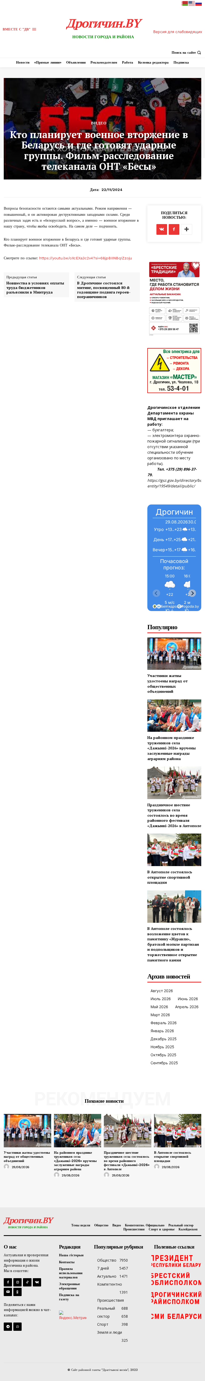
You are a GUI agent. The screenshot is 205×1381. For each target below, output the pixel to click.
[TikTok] (27, 1282)
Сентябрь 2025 (164, 1063)
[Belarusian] (185, 3)
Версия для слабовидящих (177, 31)
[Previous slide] (156, 593)
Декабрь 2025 (164, 1038)
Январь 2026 (162, 1030)
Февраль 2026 (164, 1022)
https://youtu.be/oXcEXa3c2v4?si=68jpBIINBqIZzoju (85, 258)
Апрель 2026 (187, 1006)
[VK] (161, 229)
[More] (186, 229)
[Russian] (198, 3)
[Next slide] (192, 593)
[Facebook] (174, 229)
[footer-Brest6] (176, 1279)
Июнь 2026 (188, 998)
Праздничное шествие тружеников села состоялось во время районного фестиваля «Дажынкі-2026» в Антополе (174, 815)
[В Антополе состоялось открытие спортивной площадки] (174, 850)
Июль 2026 (161, 998)
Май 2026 (159, 1006)
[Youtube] (8, 1292)
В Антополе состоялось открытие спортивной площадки (169, 877)
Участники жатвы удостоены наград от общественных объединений (167, 683)
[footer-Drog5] (176, 1298)
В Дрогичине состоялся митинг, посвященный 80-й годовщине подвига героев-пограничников (104, 290)
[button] (187, 52)
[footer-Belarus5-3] (176, 1261)
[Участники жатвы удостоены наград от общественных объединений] (174, 653)
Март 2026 (160, 1014)
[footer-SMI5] (176, 1317)
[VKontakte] (37, 1282)
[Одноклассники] (17, 1292)
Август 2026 (162, 990)
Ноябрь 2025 (162, 1046)
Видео (99, 123)
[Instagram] (17, 1282)
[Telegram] (8, 1327)
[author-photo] (7, 1167)
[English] (191, 3)
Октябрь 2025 (163, 1055)
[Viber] (17, 1327)
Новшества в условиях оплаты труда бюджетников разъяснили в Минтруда (35, 287)
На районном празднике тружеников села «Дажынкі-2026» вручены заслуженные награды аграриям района (171, 748)
